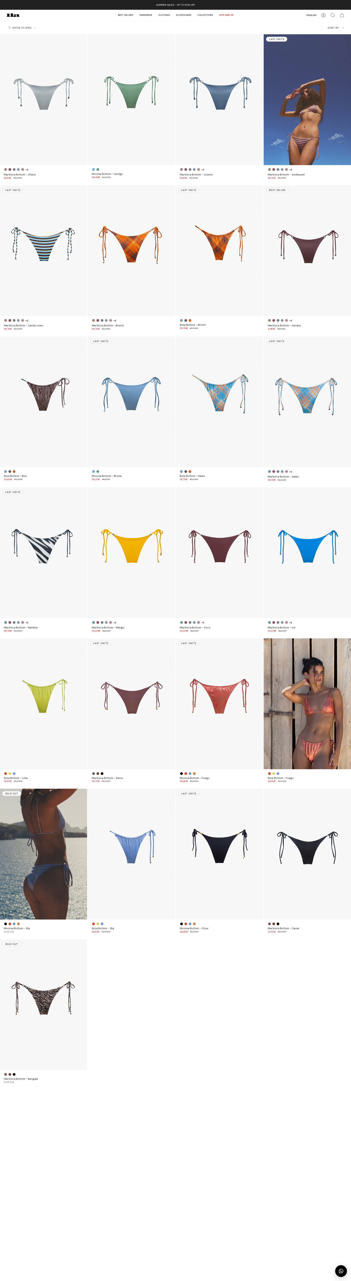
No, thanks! (175, 660)
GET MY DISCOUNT (175, 647)
